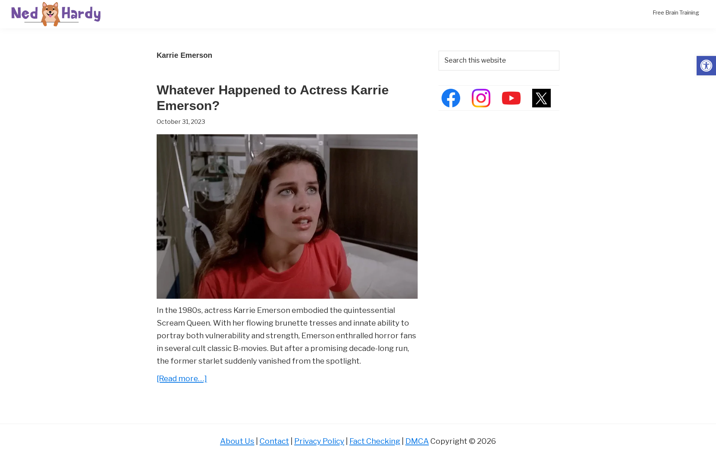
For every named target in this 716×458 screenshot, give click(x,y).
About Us (237, 441)
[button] (706, 65)
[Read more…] (182, 379)
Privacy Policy (319, 441)
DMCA (417, 441)
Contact (274, 441)
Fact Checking (374, 441)
